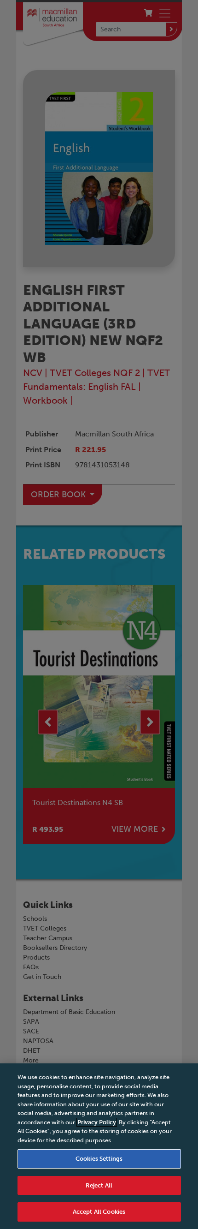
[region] (99, 1146)
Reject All (99, 1185)
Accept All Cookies (99, 1211)
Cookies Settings (99, 1158)
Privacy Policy (96, 1122)
